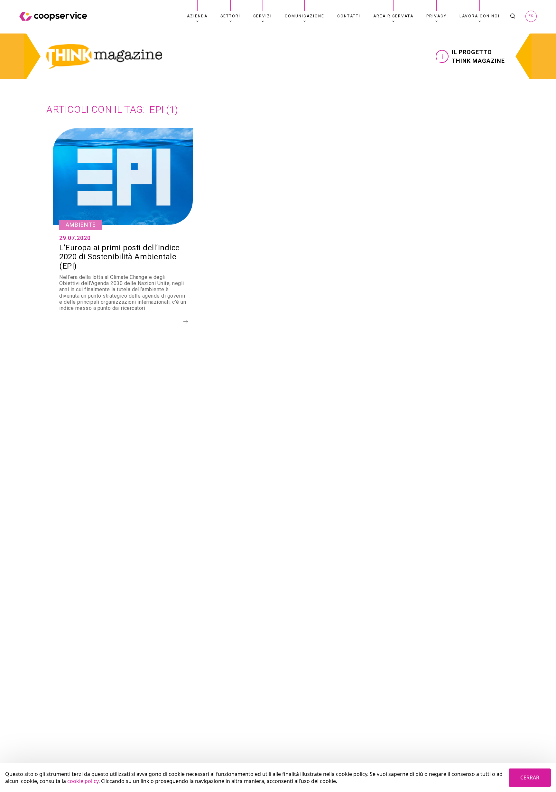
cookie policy (82, 781)
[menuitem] (197, 16)
